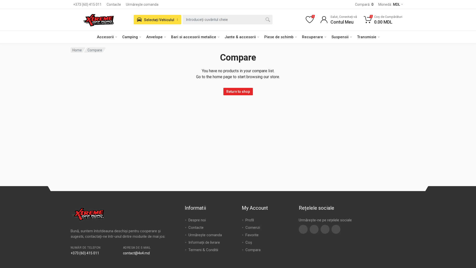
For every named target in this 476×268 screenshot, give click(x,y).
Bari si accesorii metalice (193, 37)
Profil (249, 220)
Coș (248, 242)
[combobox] (227, 19)
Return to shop (238, 92)
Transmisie (366, 37)
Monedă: (389, 4)
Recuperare (312, 37)
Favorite (252, 235)
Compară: (364, 4)
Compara (253, 250)
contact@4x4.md (136, 253)
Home (77, 50)
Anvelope (154, 37)
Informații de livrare (204, 242)
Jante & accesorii (240, 37)
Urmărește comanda (142, 4)
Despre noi (197, 220)
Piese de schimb (279, 37)
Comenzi (252, 227)
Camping (130, 37)
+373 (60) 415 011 (87, 4)
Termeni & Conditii (203, 250)
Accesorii (105, 37)
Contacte (114, 4)
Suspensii (340, 37)
